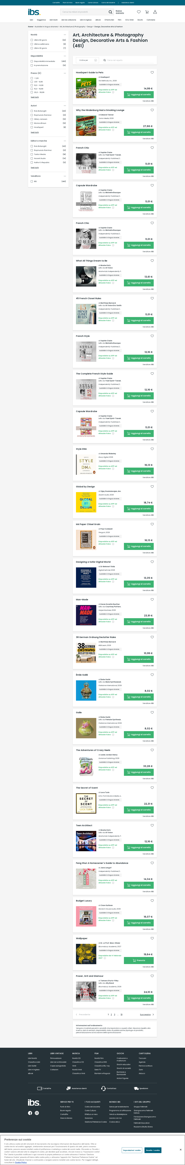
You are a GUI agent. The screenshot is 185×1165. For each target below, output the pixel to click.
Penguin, (101, 532)
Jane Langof (105, 868)
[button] (110, 12)
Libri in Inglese (33, 1069)
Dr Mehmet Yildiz (107, 566)
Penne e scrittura (145, 1066)
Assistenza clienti (127, 3)
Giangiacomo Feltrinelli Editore (143, 1111)
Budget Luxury (84, 900)
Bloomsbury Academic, (107, 946)
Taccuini (142, 1058)
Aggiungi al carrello (141, 94)
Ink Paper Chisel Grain (88, 524)
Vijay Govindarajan (108, 491)
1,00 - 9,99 (38, 82)
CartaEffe (56, 3)
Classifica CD (78, 1062)
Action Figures (122, 1078)
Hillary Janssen (40, 119)
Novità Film (99, 1058)
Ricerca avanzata (120, 12)
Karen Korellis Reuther (110, 604)
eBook (30, 1073)
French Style (83, 336)
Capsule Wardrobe (86, 185)
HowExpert (38, 127)
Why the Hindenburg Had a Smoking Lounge (100, 110)
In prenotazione (41, 65)
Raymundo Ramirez (42, 115)
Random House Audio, (107, 909)
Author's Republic (41, 162)
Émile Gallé (82, 674)
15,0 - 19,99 (38, 89)
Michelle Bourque (113, 192)
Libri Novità (32, 1058)
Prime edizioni (55, 1058)
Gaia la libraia (66, 1118)
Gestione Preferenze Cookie (96, 1122)
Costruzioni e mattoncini (122, 1059)
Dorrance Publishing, (106, 758)
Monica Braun (40, 123)
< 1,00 (36, 78)
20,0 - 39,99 (39, 92)
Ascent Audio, (103, 495)
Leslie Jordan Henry (108, 755)
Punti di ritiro (67, 3)
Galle (79, 712)
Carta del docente (108, 3)
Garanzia (89, 1118)
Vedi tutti (35, 97)
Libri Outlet (32, 1066)
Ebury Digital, (103, 457)
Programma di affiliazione (120, 1110)
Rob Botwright (40, 111)
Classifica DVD (101, 1062)
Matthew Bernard (108, 303)
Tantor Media (40, 154)
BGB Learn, (102, 645)
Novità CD (76, 1058)
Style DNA (81, 449)
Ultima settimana (41, 44)
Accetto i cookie (153, 1150)
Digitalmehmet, (104, 570)
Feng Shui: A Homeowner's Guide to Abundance (102, 863)
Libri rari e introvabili (58, 1062)
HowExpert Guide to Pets (89, 72)
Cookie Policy (21, 1162)
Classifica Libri (34, 1062)
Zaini (141, 1069)
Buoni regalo (80, 3)
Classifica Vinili (78, 1073)
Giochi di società (124, 1068)
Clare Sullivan (106, 905)
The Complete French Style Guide (94, 373)
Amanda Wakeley (108, 453)
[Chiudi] (181, 1150)
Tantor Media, (103, 118)
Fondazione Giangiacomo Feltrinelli (145, 1118)
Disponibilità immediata (44, 61)
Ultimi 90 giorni (40, 40)
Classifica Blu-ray (102, 1066)
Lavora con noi (115, 1118)
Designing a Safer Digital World (93, 561)
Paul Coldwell (106, 529)
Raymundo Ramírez (43, 150)
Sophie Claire (106, 152)
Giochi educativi (123, 1064)
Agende (142, 1062)
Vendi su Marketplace (118, 1114)
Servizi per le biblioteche (119, 1107)
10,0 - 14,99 (38, 85)
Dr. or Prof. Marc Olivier (110, 943)
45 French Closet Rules (88, 298)
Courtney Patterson (114, 606)
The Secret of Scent (87, 787)
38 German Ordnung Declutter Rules (96, 637)
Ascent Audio (40, 158)
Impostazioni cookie (132, 1150)
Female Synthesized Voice (117, 719)
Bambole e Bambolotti (121, 1073)
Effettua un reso (91, 1114)
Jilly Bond (110, 983)
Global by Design (85, 486)
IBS (35, 181)
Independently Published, (108, 158)
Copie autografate (58, 1066)
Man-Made (82, 599)
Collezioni (54, 1069)
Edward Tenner (107, 115)
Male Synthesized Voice (116, 682)
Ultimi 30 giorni (40, 48)
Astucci (142, 1073)
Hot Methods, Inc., (105, 80)
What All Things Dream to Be (91, 260)
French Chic (82, 147)
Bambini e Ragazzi (102, 1073)
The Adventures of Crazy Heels (93, 750)
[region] (92, 1150)
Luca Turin (104, 792)
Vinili (74, 1066)
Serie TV (98, 1069)
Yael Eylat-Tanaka (114, 155)
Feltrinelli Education (142, 1123)
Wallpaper (81, 938)
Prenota (141, 960)
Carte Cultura (93, 3)
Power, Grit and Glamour (89, 976)
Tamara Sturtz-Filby (109, 980)
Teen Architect (84, 825)
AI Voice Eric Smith (113, 305)
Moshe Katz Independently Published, (113, 271)
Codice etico (114, 1122)
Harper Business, (104, 610)
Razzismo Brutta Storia (143, 1127)
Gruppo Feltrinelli (140, 1107)
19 (121, 1014)
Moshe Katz (105, 265)
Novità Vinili (77, 1069)
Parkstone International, (107, 685)
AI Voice (109, 268)
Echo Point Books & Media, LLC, (110, 796)
